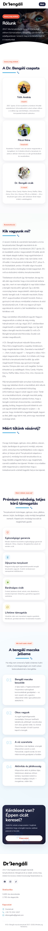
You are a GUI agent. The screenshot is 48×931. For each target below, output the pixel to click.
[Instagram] (10, 881)
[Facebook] (4, 881)
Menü (42, 4)
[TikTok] (16, 881)
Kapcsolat (24, 838)
